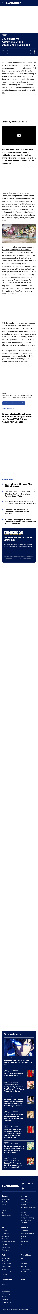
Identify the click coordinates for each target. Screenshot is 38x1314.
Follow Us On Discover (13, 403)
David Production (11, 395)
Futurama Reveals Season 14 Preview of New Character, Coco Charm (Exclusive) (13, 1164)
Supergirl (23, 1205)
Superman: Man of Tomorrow (26, 1221)
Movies (24, 1196)
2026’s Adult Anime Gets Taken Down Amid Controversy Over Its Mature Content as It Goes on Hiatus (13, 1133)
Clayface (23, 1212)
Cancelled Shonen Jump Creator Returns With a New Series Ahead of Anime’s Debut (14, 1149)
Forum (5, 1285)
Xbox (22, 1239)
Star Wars (24, 1264)
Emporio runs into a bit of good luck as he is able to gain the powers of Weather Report (18, 250)
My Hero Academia (8, 1272)
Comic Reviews (6, 1202)
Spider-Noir (5, 1236)
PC (22, 1244)
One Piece (5, 1275)
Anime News (6, 1258)
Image (4, 1210)
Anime (4, 35)
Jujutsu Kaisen (6, 1266)
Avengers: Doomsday (27, 1218)
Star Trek (24, 1266)
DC (3, 1207)
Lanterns (4, 1244)
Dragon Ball (5, 1261)
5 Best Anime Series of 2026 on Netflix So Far (13, 1074)
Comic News (6, 1199)
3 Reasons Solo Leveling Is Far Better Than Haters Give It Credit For (18, 1063)
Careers (5, 1299)
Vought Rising (6, 1247)
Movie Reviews (25, 1202)
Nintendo (23, 1236)
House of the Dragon (8, 1242)
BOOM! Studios (6, 1216)
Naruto (4, 1269)
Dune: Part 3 (25, 1215)
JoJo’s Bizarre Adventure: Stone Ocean (19, 397)
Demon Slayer (6, 1264)
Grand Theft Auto (26, 1272)
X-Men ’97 (5, 1239)
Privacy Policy (27, 558)
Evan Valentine (7, 50)
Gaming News (25, 1231)
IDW (3, 1213)
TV (3, 1228)
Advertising (6, 1294)
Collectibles (7, 1280)
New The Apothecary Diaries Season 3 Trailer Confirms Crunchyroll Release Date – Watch (20, 494)
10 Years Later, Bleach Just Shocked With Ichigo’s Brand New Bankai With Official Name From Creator (17, 418)
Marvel (4, 1205)
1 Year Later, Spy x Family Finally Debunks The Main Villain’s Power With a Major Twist (14, 1088)
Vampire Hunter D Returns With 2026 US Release (18, 485)
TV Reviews (5, 1233)
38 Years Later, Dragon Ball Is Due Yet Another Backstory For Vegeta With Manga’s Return (13, 1103)
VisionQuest (5, 1250)
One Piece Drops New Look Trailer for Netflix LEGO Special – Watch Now (20, 503)
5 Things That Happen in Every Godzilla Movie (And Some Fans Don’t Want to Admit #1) (20, 522)
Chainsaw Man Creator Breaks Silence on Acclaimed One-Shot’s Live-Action (13, 1117)
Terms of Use (9, 558)
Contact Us (6, 1291)
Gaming (24, 1228)
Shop (23, 1280)
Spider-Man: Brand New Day (28, 1208)
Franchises (26, 1255)
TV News (4, 1231)
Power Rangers (25, 1269)
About (4, 1296)
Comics (5, 1196)
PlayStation (24, 1242)
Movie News (24, 1199)
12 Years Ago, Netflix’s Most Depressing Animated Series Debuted (17, 512)
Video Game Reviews (27, 1233)
